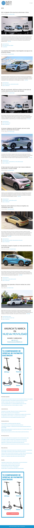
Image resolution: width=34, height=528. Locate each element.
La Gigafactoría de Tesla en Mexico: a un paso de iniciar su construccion (13, 415)
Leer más (9, 41)
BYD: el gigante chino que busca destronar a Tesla (15, 12)
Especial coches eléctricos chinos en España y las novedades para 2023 (15, 206)
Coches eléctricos (6, 44)
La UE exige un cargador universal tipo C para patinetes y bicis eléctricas (14, 439)
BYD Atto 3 (6, 279)
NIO (21, 240)
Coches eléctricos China (16, 240)
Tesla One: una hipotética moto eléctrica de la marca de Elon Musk (13, 456)
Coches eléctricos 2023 (14, 84)
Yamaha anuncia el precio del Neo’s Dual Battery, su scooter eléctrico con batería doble (16, 453)
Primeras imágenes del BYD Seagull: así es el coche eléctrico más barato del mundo (15, 129)
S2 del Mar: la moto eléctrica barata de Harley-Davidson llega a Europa (13, 454)
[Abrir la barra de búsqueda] (30, 3)
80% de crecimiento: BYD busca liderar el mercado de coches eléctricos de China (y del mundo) (16, 90)
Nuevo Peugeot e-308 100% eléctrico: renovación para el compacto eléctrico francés (15, 414)
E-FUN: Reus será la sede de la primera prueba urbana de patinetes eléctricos (15, 431)
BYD (3, 45)
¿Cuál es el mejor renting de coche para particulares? (10, 463)
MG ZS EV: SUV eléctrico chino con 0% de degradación (10, 412)
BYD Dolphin (6, 200)
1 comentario (5, 46)
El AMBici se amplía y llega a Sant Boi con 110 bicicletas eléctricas (12, 402)
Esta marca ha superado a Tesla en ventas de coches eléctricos (15, 285)
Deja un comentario (6, 85)
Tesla (10, 316)
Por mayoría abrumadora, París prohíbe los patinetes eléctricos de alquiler (14, 400)
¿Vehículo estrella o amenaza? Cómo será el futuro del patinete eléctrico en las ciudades (17, 399)
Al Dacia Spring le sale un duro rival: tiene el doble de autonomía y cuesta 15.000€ (16, 167)
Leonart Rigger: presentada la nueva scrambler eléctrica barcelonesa (13, 451)
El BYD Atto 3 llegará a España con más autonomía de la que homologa (16, 246)
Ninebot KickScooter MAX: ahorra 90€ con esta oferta (10, 465)
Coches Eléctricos (7, 45)
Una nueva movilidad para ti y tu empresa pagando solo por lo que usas (13, 403)
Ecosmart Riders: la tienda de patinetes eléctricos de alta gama (12, 468)
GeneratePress (23, 526)
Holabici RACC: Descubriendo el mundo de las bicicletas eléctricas (12, 442)
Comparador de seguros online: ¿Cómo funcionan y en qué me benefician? (14, 462)
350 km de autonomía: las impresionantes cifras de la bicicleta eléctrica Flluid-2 (15, 444)
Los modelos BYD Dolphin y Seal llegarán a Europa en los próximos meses (16, 51)
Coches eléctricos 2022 (8, 317)
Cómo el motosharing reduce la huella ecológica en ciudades (12, 405)
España (12, 45)
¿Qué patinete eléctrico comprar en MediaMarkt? (10, 466)
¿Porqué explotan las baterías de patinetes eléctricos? (10, 423)
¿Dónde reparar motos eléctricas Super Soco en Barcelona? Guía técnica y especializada (16, 450)
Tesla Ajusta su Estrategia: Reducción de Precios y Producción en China (13, 411)
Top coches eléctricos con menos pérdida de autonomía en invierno (13, 417)
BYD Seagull (6, 161)
